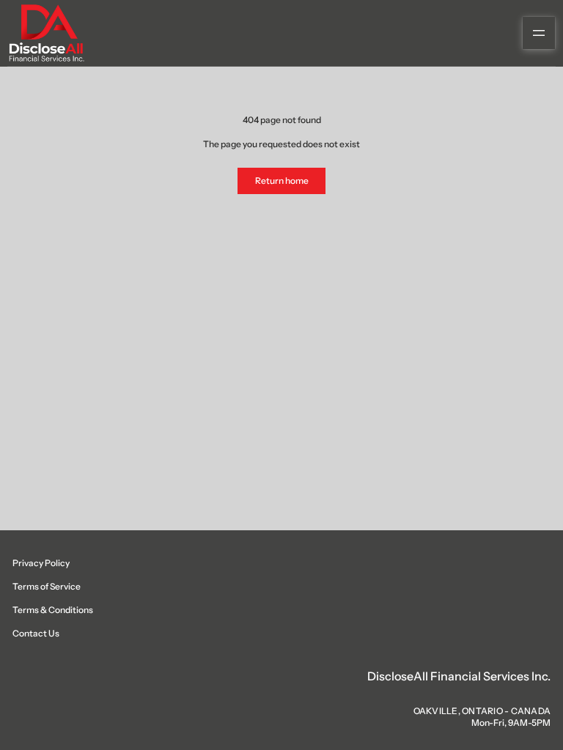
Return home (282, 180)
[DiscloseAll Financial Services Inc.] (46, 33)
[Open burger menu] (539, 33)
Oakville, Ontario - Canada (482, 710)
